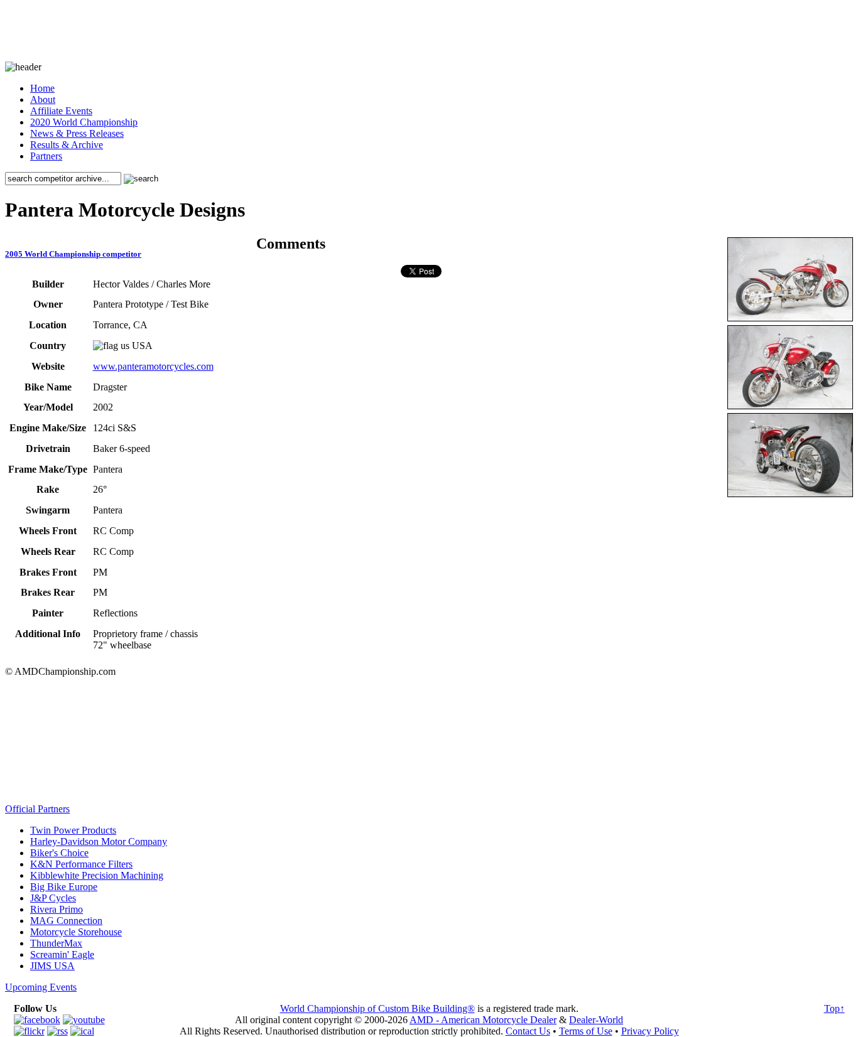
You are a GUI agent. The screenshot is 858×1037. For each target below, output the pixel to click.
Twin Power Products (73, 830)
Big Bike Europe (63, 886)
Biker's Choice (59, 852)
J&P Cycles (53, 898)
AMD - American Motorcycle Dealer (483, 1019)
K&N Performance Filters (81, 864)
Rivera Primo (56, 909)
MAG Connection (66, 920)
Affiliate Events (61, 110)
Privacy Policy (650, 1031)
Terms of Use (585, 1031)
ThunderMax (56, 943)
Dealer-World (596, 1019)
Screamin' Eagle (62, 954)
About (42, 99)
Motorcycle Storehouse (76, 932)
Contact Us (528, 1031)
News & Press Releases (77, 133)
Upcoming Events (41, 987)
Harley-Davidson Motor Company (98, 841)
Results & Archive (66, 144)
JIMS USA (52, 965)
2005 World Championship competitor (73, 254)
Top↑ (834, 1008)
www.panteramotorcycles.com (153, 366)
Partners (46, 156)
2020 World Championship (84, 122)
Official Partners (37, 808)
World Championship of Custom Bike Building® (377, 1008)
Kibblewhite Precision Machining (96, 875)
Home (42, 88)
